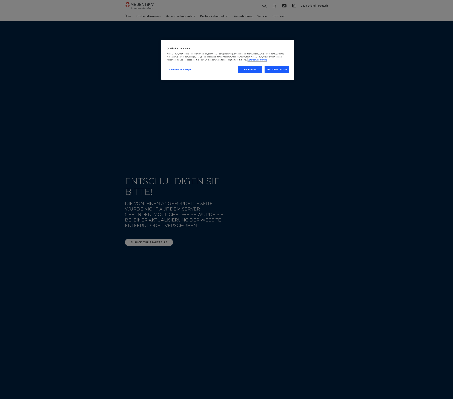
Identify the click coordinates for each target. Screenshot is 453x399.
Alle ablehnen (250, 69)
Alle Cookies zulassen (276, 69)
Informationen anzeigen (180, 69)
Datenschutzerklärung (257, 59)
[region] (227, 60)
